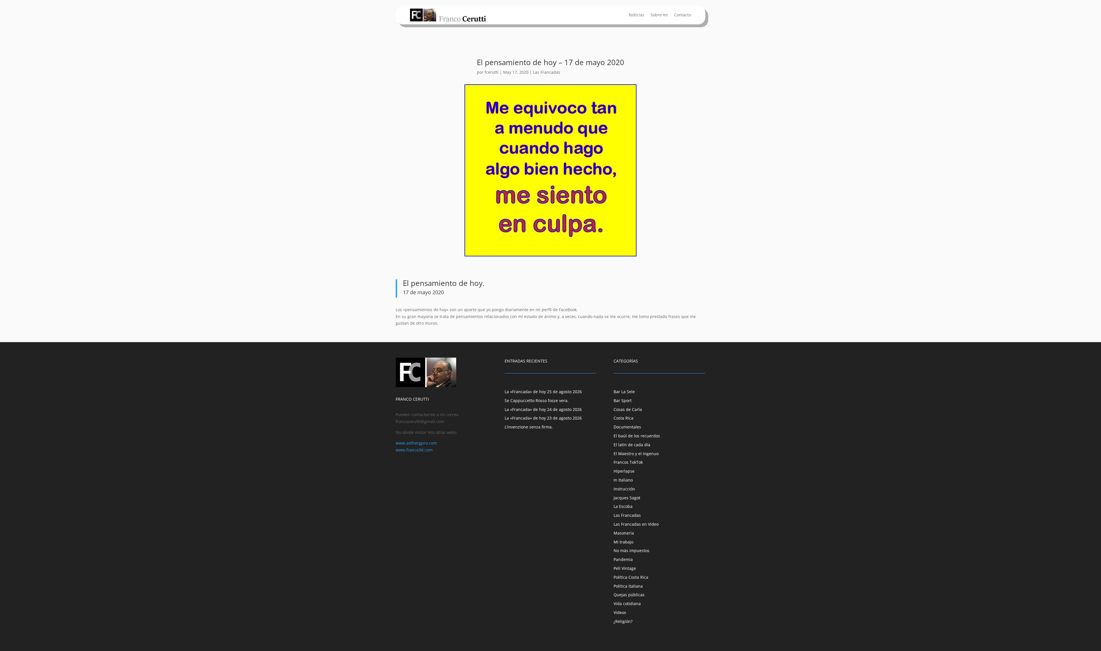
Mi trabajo (623, 542)
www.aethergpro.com (416, 443)
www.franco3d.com (414, 450)
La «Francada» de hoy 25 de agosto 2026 (543, 391)
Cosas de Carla (628, 409)
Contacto (682, 15)
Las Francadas (546, 72)
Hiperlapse (624, 471)
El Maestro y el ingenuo (636, 453)
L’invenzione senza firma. (529, 427)
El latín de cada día (632, 444)
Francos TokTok (628, 462)
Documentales (627, 427)
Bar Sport (623, 400)
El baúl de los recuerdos (637, 435)
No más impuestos (631, 550)
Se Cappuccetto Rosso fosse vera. (537, 400)
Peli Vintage (625, 568)
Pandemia (623, 559)
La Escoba (623, 506)
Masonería (624, 533)
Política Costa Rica (631, 577)
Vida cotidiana (627, 603)
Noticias (636, 15)
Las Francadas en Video (636, 524)
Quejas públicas (629, 594)
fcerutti (492, 72)
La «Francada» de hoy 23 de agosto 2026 (543, 418)
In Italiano (623, 480)
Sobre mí (659, 15)
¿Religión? (623, 621)
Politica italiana (628, 586)
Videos (620, 612)
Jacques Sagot (627, 497)
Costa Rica (623, 418)
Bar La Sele (624, 391)
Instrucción (624, 489)
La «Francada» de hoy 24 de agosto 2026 (543, 409)
